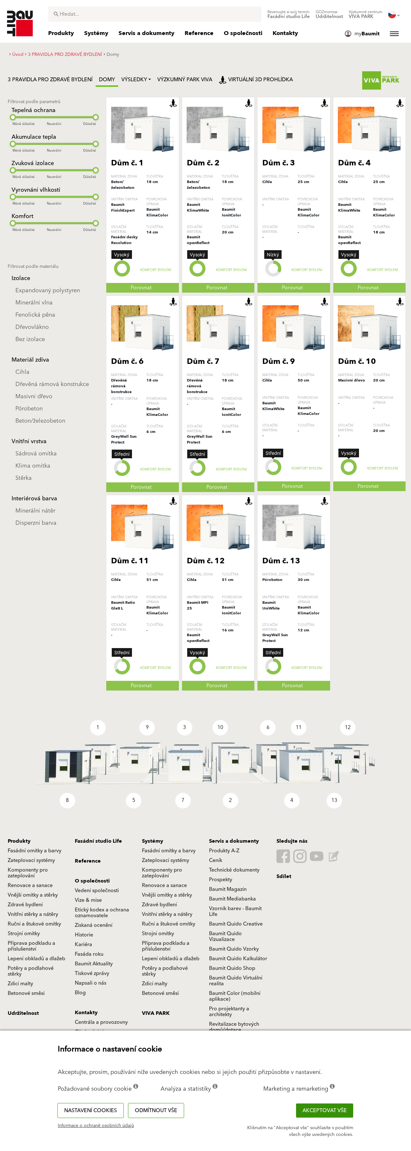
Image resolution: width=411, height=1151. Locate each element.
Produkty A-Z (224, 850)
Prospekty (220, 879)
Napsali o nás (90, 983)
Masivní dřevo (33, 396)
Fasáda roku (89, 954)
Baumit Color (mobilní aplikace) (234, 996)
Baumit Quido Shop (232, 968)
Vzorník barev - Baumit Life (235, 911)
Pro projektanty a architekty (229, 1011)
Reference (88, 861)
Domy (107, 79)
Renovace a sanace (30, 885)
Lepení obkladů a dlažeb (36, 958)
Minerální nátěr (35, 511)
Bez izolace (30, 339)
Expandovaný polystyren (47, 290)
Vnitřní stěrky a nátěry (33, 914)
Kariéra (83, 944)
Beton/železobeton (40, 421)
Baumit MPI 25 (197, 605)
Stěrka (23, 478)
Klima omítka (32, 466)
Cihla (22, 372)
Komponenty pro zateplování (28, 872)
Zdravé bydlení (25, 904)
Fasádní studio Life (98, 841)
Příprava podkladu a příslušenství (31, 946)
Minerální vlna (34, 303)
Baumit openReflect (198, 240)
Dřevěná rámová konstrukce (52, 384)
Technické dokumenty (234, 869)
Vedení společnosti (97, 890)
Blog (80, 992)
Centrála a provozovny (101, 1022)
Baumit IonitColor (231, 212)
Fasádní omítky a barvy (34, 850)
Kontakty (86, 1012)
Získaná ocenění (93, 925)
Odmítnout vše (156, 1110)
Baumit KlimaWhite (198, 207)
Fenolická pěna (35, 315)
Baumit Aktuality (94, 963)
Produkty (19, 841)
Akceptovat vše (324, 1110)
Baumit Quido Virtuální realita (235, 980)
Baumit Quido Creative (236, 923)
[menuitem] (289, 14)
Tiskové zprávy (92, 973)
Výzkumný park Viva (184, 79)
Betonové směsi (26, 993)
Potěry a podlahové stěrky (31, 971)
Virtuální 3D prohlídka (260, 79)
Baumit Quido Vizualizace (225, 936)
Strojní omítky (24, 933)
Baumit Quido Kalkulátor (238, 958)
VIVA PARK (156, 1013)
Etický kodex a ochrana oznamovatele (102, 912)
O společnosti (92, 880)
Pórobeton (29, 409)
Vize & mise (88, 900)
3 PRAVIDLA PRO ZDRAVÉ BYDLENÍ (50, 79)
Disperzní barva (36, 523)
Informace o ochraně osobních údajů (96, 1125)
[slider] (13, 117)
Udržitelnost (23, 1013)
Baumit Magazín (228, 889)
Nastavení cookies (90, 1110)
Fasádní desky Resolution (124, 240)
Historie (84, 934)
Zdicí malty (20, 983)
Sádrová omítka (36, 454)
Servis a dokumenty (234, 841)
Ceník (215, 860)
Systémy (152, 841)
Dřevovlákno (32, 327)
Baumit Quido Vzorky (234, 949)
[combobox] (154, 14)
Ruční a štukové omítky (34, 923)
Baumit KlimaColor (157, 212)
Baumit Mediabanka (232, 898)
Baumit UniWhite (271, 605)
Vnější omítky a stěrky (33, 895)
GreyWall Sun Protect (123, 439)
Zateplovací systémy (31, 860)
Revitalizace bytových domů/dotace (234, 1027)
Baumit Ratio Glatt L (123, 605)
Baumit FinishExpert (123, 207)
